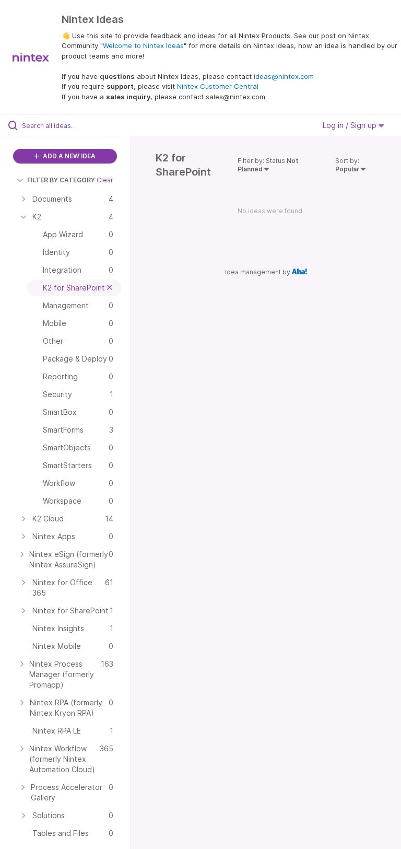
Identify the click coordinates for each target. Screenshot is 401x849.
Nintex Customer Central (217, 86)
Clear (105, 180)
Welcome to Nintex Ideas (143, 45)
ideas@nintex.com (284, 76)
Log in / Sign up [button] (351, 125)
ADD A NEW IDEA (68, 156)
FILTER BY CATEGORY (61, 180)
